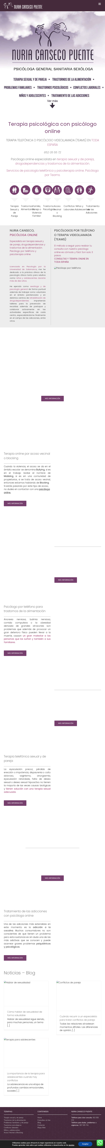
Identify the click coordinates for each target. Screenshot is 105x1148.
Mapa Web (41, 1128)
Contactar (41, 1125)
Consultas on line (44, 1120)
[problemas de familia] (36, 186)
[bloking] (57, 186)
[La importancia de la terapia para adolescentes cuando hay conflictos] (26, 1053)
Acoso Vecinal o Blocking (13, 1133)
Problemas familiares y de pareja (16, 1123)
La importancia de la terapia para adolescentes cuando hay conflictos (26, 1077)
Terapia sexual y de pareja (13, 1118)
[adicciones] (90, 186)
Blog (39, 1123)
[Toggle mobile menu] (99, 4)
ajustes (71, 1145)
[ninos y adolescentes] (79, 186)
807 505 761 (84, 1125)
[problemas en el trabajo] (68, 186)
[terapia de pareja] (14, 186)
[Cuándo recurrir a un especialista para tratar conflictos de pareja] (78, 996)
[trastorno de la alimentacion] (25, 186)
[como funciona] (67, 268)
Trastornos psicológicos (13, 1125)
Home (40, 1118)
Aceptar (85, 1144)
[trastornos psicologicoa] (47, 186)
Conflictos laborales (11, 1128)
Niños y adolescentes (12, 1130)
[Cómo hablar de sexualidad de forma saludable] (26, 993)
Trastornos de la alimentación (15, 1120)
